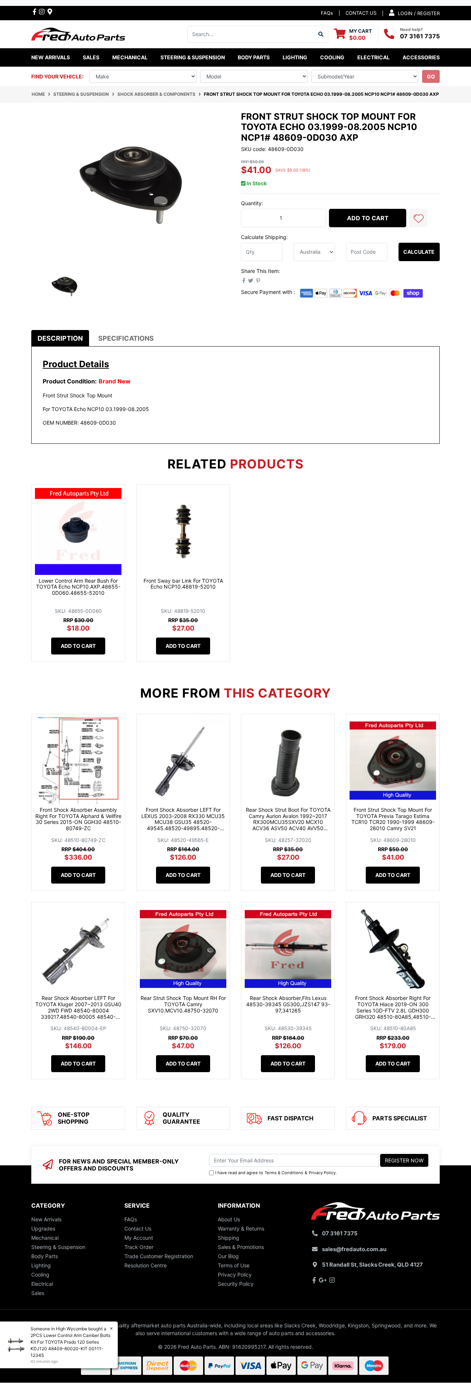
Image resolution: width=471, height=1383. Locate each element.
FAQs (327, 13)
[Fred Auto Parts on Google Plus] (49, 11)
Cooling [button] (332, 57)
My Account (138, 1238)
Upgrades (43, 1228)
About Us (229, 1219)
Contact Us (137, 1228)
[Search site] (321, 34)
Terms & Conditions (284, 1172)
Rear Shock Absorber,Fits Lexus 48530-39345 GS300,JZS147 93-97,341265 (288, 1004)
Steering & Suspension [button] (192, 57)
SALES (91, 57)
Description (60, 338)
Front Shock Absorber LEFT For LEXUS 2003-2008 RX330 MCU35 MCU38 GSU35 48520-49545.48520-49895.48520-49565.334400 (183, 822)
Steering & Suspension (58, 1247)
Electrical (42, 1284)
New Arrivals (50, 57)
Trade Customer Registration (158, 1256)
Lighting (41, 1265)
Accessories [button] (421, 57)
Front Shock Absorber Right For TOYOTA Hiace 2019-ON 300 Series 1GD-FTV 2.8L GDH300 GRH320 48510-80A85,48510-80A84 (393, 1010)
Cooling (40, 1274)
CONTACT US (361, 13)
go (431, 76)
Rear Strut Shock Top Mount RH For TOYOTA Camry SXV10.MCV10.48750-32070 (183, 1004)
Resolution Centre (145, 1265)
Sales (37, 1293)
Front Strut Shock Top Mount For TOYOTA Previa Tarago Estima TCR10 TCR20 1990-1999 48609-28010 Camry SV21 (393, 819)
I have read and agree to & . (276, 1172)
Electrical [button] (373, 57)
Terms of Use (233, 1265)
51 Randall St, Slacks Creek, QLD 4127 (372, 1264)
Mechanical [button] (130, 57)
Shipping (228, 1238)
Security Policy (236, 1284)
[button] (418, 218)
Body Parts (44, 1256)
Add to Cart (368, 218)
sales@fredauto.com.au (354, 1249)
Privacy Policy (322, 1172)
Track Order (138, 1247)
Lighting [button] (295, 57)
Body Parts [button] (254, 57)
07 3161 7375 (420, 36)
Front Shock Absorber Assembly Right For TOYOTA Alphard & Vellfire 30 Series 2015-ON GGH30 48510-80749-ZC (78, 819)
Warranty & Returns (241, 1228)
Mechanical (45, 1238)
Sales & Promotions (241, 1247)
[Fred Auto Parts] (78, 33)
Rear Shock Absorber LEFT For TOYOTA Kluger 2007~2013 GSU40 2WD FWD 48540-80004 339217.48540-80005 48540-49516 (78, 1010)
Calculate (419, 252)
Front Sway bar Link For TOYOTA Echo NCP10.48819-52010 (183, 584)
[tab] (60, 338)
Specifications (126, 338)
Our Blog (228, 1256)
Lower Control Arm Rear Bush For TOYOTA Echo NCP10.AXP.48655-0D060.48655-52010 (78, 587)
